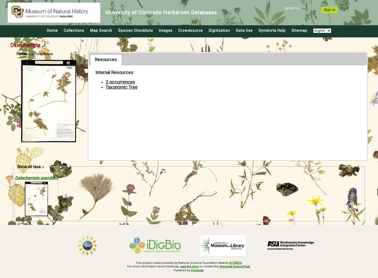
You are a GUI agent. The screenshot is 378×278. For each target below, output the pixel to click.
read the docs (189, 266)
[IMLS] (223, 245)
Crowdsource (190, 30)
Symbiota (197, 270)
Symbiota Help (272, 30)
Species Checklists (135, 30)
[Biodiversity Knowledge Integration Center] (291, 245)
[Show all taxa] (43, 166)
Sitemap (299, 30)
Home (52, 30)
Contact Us (292, 8)
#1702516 (235, 263)
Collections (74, 30)
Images (166, 30)
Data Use (244, 30)
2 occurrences (120, 82)
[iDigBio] (155, 246)
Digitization (219, 30)
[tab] (106, 59)
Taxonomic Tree (122, 87)
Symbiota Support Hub (235, 266)
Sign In (329, 10)
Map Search (101, 30)
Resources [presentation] (106, 59)
